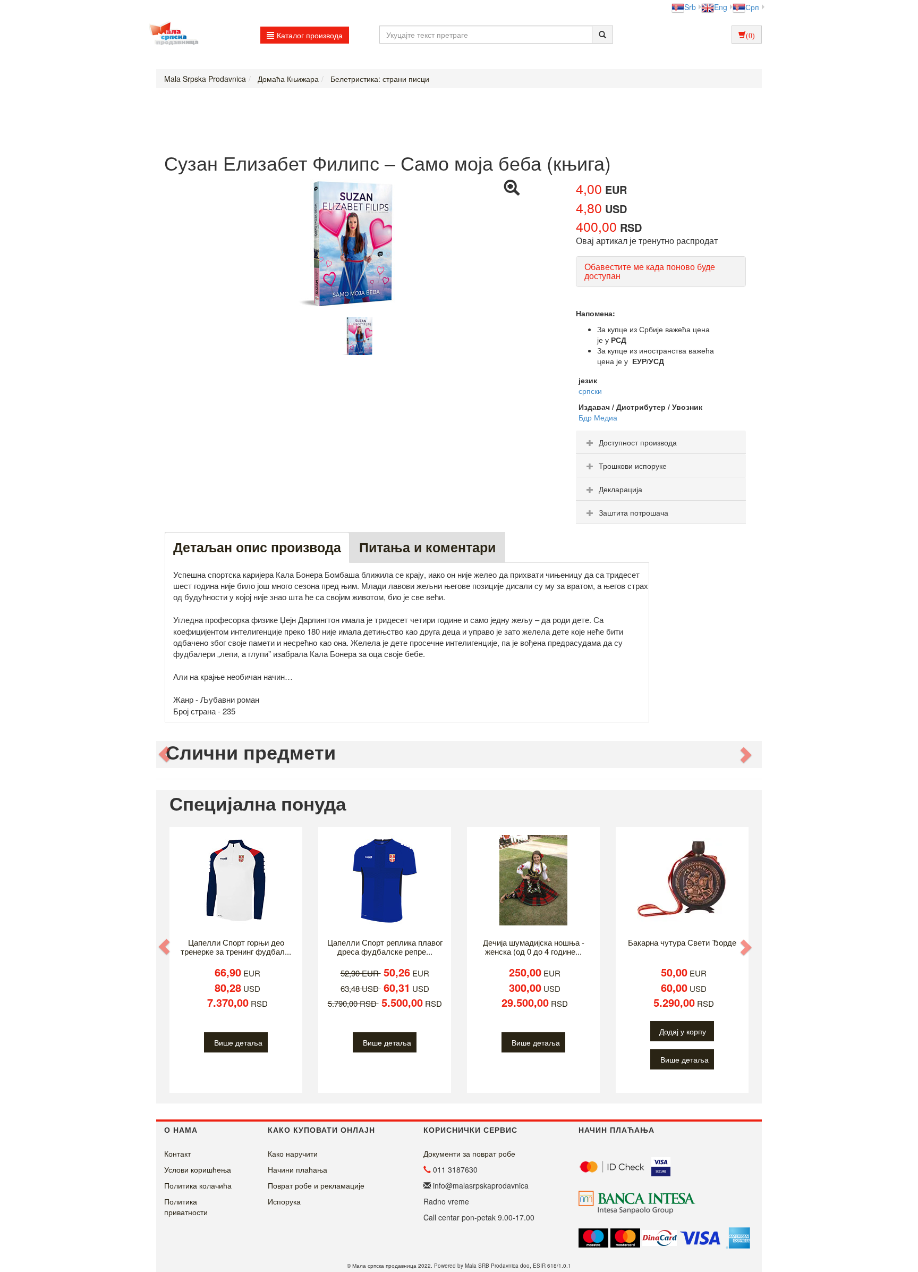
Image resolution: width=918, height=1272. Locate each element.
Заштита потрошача (633, 512)
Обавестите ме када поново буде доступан (649, 271)
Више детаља (238, 1042)
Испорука (284, 1201)
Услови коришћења (197, 1169)
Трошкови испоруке (633, 465)
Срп (752, 7)
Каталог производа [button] (310, 35)
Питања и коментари (427, 547)
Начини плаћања (297, 1169)
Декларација (620, 489)
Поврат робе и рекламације (316, 1185)
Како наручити (293, 1153)
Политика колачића (198, 1185)
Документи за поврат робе (469, 1153)
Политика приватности (186, 1206)
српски (590, 390)
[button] (165, 754)
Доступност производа (638, 442)
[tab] (661, 442)
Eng (720, 7)
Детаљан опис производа (257, 547)
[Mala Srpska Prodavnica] (171, 34)
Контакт (177, 1153)
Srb (690, 7)
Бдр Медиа (598, 417)
